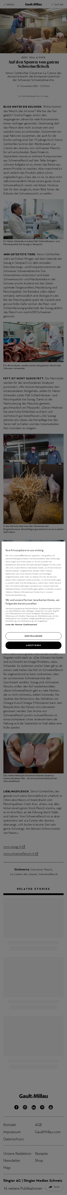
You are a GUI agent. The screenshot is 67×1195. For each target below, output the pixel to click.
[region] (33, 598)
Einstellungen (33, 636)
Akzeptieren (33, 645)
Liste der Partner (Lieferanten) (21, 624)
